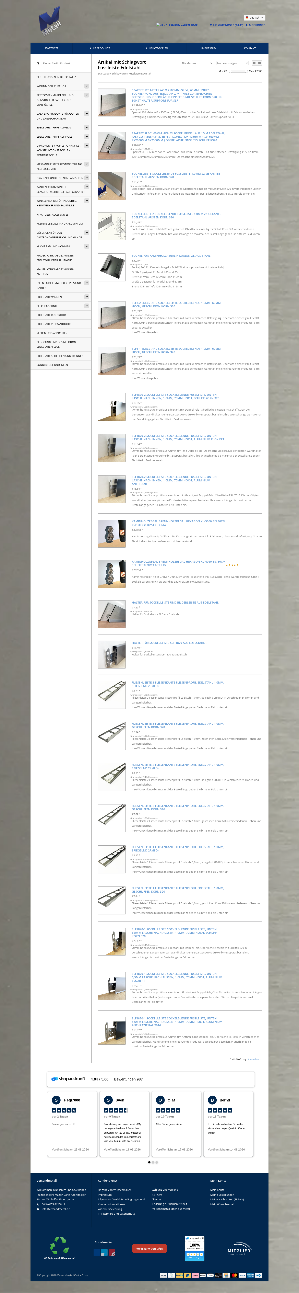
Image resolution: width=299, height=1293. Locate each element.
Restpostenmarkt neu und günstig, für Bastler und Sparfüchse (55, 99)
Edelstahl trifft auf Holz (54, 136)
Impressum (208, 48)
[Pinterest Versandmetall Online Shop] (104, 1252)
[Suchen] (38, 63)
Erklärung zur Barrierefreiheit (169, 1204)
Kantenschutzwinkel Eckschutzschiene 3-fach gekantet (61, 189)
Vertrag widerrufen (149, 1248)
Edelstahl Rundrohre (52, 315)
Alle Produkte (100, 48)
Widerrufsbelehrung (110, 1209)
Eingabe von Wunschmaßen (115, 1190)
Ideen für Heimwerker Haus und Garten (59, 285)
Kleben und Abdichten (52, 333)
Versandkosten (255, 1059)
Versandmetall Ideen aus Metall (171, 1209)
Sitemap (157, 1199)
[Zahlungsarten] (164, 1275)
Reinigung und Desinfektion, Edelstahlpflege (57, 344)
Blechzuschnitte (48, 306)
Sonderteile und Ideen (52, 365)
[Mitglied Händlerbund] (240, 1248)
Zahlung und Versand (165, 1189)
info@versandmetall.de (56, 1209)
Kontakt (250, 48)
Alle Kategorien (157, 48)
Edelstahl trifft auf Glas (54, 127)
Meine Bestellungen (222, 1195)
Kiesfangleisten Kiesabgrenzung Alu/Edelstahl (59, 166)
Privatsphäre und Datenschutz (116, 1213)
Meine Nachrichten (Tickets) (227, 1199)
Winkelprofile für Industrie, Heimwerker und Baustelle (57, 203)
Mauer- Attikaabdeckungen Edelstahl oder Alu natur (55, 258)
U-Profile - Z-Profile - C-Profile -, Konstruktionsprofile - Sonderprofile (59, 150)
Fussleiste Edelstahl (140, 73)
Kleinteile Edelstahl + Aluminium (60, 223)
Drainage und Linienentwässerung (61, 178)
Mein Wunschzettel (222, 1204)
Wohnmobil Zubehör (51, 86)
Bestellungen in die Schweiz (56, 77)
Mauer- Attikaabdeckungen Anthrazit (55, 271)
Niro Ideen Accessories (52, 214)
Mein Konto (256, 25)
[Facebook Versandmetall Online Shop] (97, 1252)
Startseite (51, 48)
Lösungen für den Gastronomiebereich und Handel (60, 235)
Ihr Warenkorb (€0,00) (228, 25)
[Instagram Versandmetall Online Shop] (112, 1252)
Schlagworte (119, 73)
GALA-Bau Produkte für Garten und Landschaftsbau (58, 116)
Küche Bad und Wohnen (53, 246)
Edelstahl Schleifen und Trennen (60, 356)
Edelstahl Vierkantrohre (54, 324)
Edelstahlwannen (49, 297)
